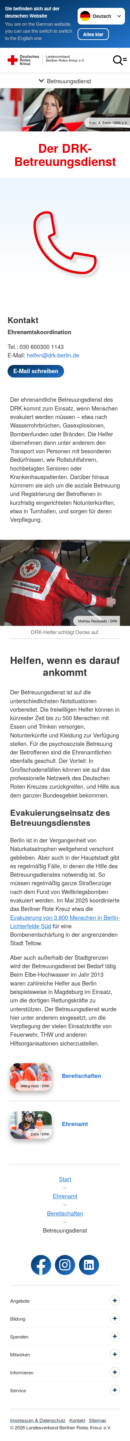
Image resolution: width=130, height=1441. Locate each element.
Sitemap (97, 1420)
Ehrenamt (75, 1124)
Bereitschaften (81, 1076)
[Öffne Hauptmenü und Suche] (119, 60)
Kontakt (77, 1420)
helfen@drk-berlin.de (53, 355)
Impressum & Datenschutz (38, 1420)
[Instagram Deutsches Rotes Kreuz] (65, 1265)
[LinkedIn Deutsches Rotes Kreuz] (89, 1265)
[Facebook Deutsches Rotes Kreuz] (41, 1265)
